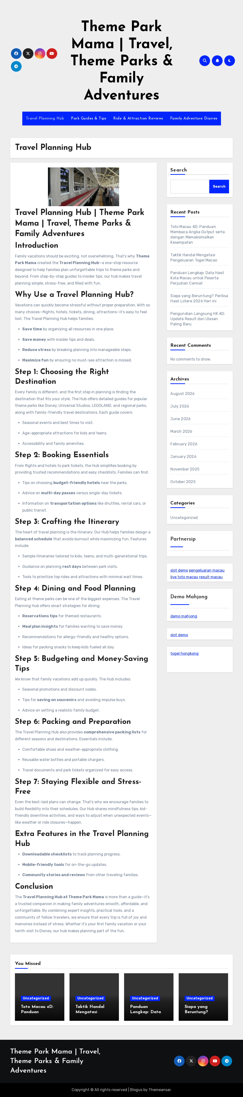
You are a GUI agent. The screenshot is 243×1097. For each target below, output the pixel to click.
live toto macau (184, 577)
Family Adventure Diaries (193, 118)
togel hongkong (184, 653)
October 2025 (182, 482)
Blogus (136, 1090)
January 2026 (183, 456)
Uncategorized (184, 517)
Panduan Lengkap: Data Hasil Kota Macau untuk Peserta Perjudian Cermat (197, 278)
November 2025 (184, 469)
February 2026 (183, 444)
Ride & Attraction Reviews (138, 118)
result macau (211, 577)
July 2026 (179, 406)
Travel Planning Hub (45, 118)
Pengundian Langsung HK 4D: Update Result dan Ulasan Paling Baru (197, 318)
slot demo (179, 570)
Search (178, 170)
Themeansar (160, 1090)
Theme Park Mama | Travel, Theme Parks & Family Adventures (121, 61)
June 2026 (180, 419)
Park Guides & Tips (88, 118)
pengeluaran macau (206, 570)
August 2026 (182, 393)
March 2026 (181, 431)
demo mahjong (183, 616)
